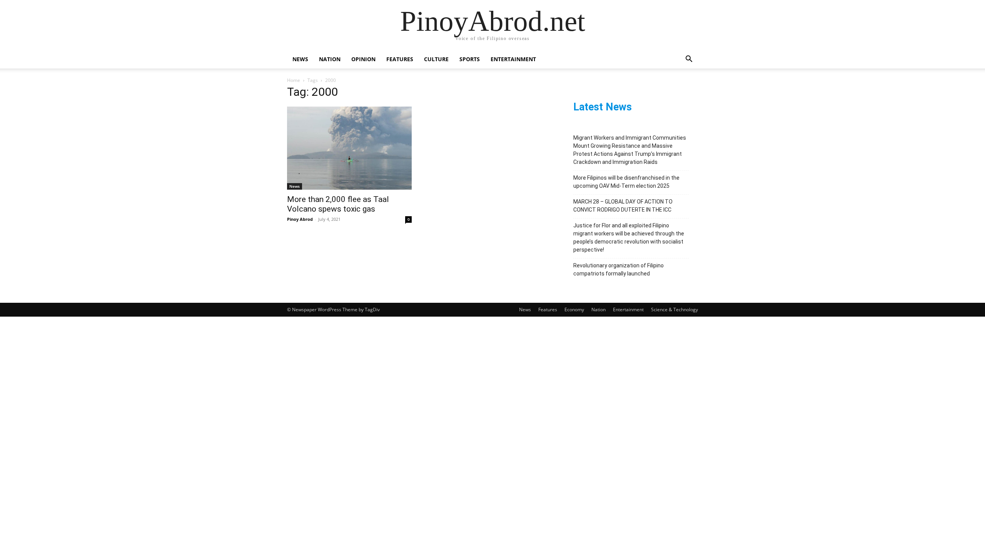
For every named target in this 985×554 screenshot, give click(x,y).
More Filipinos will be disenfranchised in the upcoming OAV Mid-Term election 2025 (626, 182)
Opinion (363, 59)
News (300, 59)
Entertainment (513, 59)
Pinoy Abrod (300, 219)
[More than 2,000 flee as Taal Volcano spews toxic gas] (349, 148)
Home (293, 80)
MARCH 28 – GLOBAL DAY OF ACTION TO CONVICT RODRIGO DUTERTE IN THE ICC (623, 206)
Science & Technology (674, 309)
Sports (469, 59)
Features (399, 59)
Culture (436, 59)
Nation (330, 59)
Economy (574, 309)
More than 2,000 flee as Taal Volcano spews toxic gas (338, 204)
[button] (688, 59)
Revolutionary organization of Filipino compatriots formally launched (618, 269)
